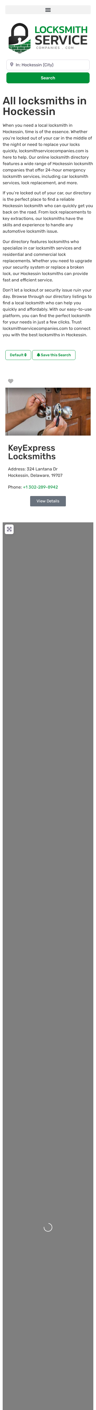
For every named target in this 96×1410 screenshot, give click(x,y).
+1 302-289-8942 (40, 487)
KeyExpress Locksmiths (32, 452)
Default (17, 355)
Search (55, 77)
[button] (48, 9)
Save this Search (55, 355)
